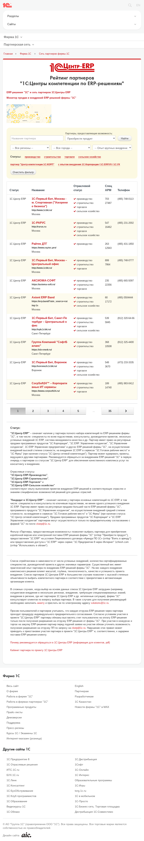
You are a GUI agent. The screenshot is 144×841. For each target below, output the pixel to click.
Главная (8, 53)
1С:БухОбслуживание (20, 790)
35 (109, 411)
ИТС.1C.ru (13, 769)
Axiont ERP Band (43, 297)
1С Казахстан (83, 701)
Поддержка (13, 722)
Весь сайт (13, 685)
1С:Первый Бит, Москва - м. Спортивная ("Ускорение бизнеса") (50, 202)
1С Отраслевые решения (22, 764)
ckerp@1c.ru (43, 523)
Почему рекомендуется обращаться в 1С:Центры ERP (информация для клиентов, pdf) (60, 642)
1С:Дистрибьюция (86, 759)
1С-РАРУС (39, 222)
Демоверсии (14, 717)
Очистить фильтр (23, 172)
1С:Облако (13, 811)
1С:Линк (11, 780)
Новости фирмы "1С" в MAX (92, 706)
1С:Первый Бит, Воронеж (49, 362)
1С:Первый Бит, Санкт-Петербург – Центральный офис (49, 321)
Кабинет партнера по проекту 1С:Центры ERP (36, 650)
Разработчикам (84, 696)
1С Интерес (82, 774)
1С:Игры (80, 785)
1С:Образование (17, 801)
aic (26, 834)
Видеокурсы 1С (16, 806)
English (79, 685)
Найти (124, 138)
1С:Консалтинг (16, 785)
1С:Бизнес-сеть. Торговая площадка (97, 806)
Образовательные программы (93, 780)
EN (138, 5)
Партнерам (82, 691)
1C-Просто (81, 801)
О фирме (12, 691)
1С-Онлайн (82, 769)
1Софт (79, 764)
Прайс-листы (14, 712)
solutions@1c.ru (100, 603)
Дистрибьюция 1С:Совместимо (94, 811)
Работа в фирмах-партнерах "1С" (27, 701)
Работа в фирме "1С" (20, 696)
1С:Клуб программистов (21, 795)
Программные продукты (21, 706)
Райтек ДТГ (39, 243)
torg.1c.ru (80, 790)
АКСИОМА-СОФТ (44, 280)
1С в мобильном (85, 795)
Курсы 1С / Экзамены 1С (22, 733)
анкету (41, 603)
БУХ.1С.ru (13, 774)
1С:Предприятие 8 (18, 759)
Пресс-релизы (15, 727)
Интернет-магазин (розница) (24, 738)
